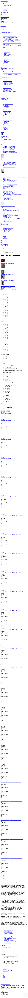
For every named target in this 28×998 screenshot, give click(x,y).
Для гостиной (6, 124)
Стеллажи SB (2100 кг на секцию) (10, 39)
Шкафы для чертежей (8, 83)
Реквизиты (5, 971)
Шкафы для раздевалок (8, 228)
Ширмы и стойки (7, 217)
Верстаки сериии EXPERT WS (10, 152)
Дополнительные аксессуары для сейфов (12, 194)
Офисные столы (6, 230)
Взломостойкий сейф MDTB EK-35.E (9, 458)
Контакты (5, 10)
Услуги (4, 6)
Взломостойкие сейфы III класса (10, 183)
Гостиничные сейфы (7, 198)
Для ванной (5, 122)
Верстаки (5, 141)
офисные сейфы (7, 934)
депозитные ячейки (8, 932)
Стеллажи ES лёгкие (7, 38)
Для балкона (6, 50)
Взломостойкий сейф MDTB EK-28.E (9, 439)
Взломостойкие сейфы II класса (10, 184)
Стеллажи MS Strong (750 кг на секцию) (12, 45)
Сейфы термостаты (7, 214)
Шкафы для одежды (7, 84)
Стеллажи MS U (6, 44)
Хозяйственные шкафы (8, 90)
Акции (4, 9)
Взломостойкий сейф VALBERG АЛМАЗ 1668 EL (12, 553)
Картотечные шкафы (7, 82)
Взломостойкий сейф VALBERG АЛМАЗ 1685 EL (12, 591)
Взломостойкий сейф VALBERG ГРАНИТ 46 (11, 782)
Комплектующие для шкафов (9, 91)
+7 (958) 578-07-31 (5, 17)
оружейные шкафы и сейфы (10, 938)
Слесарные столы (7, 140)
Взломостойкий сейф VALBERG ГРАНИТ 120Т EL (12, 763)
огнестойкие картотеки (9, 940)
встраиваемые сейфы (8, 930)
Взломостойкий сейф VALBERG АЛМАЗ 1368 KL (12, 534)
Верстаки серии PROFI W (9, 151)
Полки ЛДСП (6, 107)
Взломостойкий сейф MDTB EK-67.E (9, 496)
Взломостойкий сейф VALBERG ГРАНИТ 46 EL (11, 801)
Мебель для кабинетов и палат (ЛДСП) (12, 218)
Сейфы (4, 251)
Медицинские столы (7, 220)
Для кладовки (6, 55)
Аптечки (5, 209)
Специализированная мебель (9, 162)
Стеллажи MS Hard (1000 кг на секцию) (12, 40)
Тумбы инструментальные (9, 167)
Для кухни (5, 128)
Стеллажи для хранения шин (9, 36)
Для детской (6, 127)
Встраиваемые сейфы (8, 199)
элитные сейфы (7, 943)
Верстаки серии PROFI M (9, 148)
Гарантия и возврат (7, 970)
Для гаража (5, 123)
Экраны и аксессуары (8, 139)
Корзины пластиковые (8, 104)
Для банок (5, 62)
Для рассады (6, 64)
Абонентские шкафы (7, 81)
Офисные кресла (7, 229)
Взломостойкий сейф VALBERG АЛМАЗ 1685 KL (12, 610)
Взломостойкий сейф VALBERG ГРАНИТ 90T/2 (11, 858)
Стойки (5, 113)
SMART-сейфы (6, 179)
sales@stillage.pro (4, 12)
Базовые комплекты (7, 120)
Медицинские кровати (8, 211)
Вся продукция (6, 250)
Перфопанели (6, 106)
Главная (5, 248)
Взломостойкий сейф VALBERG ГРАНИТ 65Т (11, 820)
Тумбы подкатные (7, 216)
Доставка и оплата (7, 5)
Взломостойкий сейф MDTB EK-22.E (9, 420)
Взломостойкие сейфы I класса (10, 190)
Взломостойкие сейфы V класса (10, 180)
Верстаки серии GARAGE (9, 147)
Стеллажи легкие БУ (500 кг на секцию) (12, 73)
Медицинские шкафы (8, 221)
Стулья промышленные (8, 163)
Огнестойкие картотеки (8, 193)
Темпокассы (6, 187)
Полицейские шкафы (8, 185)
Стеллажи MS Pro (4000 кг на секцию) (11, 41)
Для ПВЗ (5, 60)
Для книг (5, 63)
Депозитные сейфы (7, 197)
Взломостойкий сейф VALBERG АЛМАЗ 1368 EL (12, 515)
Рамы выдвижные (7, 111)
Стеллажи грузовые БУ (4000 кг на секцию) (13, 71)
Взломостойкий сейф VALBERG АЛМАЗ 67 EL (11, 629)
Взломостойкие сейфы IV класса (10, 181)
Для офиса (5, 59)
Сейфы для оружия (7, 188)
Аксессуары (5, 115)
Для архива (5, 49)
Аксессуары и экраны (8, 165)
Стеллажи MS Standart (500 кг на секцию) (12, 43)
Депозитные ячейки (7, 195)
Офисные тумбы (6, 231)
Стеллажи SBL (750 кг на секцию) (10, 37)
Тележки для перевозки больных (10, 215)
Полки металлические (8, 108)
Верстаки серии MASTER (9, 146)
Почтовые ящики (7, 88)
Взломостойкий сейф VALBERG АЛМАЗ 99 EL (11, 667)
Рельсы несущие (6, 112)
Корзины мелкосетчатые (8, 102)
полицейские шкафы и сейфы (10, 941)
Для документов (6, 52)
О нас (4, 8)
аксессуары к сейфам (8, 933)
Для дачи (5, 126)
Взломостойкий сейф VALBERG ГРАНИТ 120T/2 (12, 705)
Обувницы (5, 105)
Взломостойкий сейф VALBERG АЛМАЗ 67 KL (11, 648)
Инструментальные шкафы (9, 85)
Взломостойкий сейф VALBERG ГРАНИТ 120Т (11, 744)
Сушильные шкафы (7, 89)
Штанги (5, 114)
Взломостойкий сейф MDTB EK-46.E (9, 477)
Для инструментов (7, 54)
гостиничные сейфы (8, 937)
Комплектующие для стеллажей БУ (11, 74)
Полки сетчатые (6, 109)
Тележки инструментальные (9, 164)
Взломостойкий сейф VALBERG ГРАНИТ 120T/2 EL (12, 724)
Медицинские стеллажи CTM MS (10, 213)
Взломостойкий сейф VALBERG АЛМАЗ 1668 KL (12, 572)
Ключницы (5, 86)
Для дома (5, 53)
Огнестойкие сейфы (7, 191)
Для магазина (6, 56)
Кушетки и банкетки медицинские (11, 210)
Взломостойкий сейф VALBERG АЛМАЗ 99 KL (11, 686)
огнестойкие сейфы (8, 936)
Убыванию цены (4, 415)
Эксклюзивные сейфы (8, 186)
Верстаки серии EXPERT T (9, 149)
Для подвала (6, 61)
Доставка (5, 969)
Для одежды (6, 57)
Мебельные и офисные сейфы (9, 192)
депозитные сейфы (8, 931)
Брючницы (5, 101)
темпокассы (6, 939)
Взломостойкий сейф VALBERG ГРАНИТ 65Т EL (12, 839)
